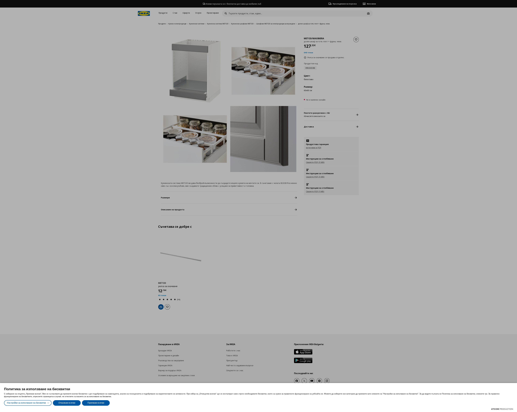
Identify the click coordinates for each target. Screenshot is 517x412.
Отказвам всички (66, 403)
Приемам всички (96, 403)
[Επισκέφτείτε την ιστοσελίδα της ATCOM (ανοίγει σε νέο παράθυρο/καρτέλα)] (502, 409)
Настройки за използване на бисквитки (26, 403)
